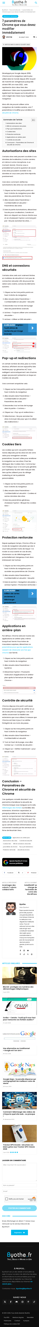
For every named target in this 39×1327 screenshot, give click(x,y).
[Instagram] (24, 950)
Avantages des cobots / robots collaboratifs (9, 887)
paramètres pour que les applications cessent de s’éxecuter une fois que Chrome (17, 650)
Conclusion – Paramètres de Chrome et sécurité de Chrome (20, 144)
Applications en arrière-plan (16, 137)
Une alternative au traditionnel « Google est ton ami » (16, 1049)
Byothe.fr (5, 10)
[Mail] (28, 950)
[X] (28, 954)
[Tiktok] (34, 1302)
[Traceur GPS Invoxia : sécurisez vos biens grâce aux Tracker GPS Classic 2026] (19, 1133)
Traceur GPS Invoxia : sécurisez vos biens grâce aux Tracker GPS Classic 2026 (19, 1147)
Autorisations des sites (14, 123)
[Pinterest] (20, 954)
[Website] (31, 954)
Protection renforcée (13, 134)
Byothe (9, 37)
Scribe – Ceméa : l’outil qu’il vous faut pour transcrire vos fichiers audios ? (19, 1018)
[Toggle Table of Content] (32, 120)
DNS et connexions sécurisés (16, 126)
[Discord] (16, 1302)
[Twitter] (4, 1302)
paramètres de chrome (10, 847)
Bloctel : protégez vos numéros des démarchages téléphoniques (18, 988)
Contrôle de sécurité (13, 140)
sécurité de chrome (23, 850)
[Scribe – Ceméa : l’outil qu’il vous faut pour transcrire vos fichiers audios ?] (19, 1006)
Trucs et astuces (14, 10)
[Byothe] (4, 37)
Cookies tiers (11, 132)
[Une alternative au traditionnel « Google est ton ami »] (19, 1037)
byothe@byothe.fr (24, 1288)
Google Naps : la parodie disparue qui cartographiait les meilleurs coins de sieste (19, 1081)
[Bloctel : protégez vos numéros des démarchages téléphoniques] (19, 975)
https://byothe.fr (24, 907)
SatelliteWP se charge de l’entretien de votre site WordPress (30, 889)
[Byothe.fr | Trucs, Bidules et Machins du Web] (19, 3)
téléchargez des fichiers (12, 808)
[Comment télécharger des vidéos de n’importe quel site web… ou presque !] (19, 1100)
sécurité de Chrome (10, 113)
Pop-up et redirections (14, 129)
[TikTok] (24, 954)
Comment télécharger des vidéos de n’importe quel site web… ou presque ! (19, 1114)
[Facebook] (20, 950)
